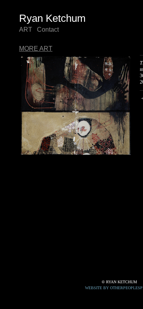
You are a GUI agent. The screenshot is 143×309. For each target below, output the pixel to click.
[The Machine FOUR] (75, 105)
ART (25, 29)
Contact (48, 29)
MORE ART (35, 48)
